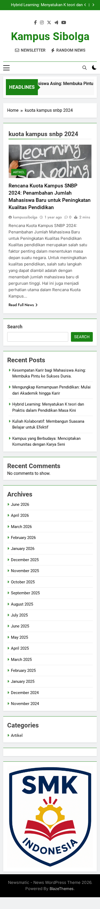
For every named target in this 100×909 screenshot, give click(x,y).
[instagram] (41, 23)
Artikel (19, 172)
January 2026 (22, 548)
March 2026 (21, 526)
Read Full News (21, 304)
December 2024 (25, 692)
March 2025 (21, 659)
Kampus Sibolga (50, 36)
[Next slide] (93, 5)
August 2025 (22, 604)
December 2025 (25, 559)
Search (14, 326)
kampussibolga (25, 217)
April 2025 (20, 648)
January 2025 (22, 681)
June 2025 (20, 626)
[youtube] (64, 23)
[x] (49, 23)
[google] (56, 23)
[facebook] (35, 23)
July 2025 (19, 615)
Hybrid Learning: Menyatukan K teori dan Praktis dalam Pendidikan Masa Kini (47, 5)
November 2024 (25, 703)
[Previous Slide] (85, 5)
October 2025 (23, 582)
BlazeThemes (62, 888)
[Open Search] (84, 68)
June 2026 (20, 504)
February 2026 (23, 537)
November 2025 (25, 570)
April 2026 (20, 515)
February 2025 (23, 670)
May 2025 (19, 637)
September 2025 (25, 593)
